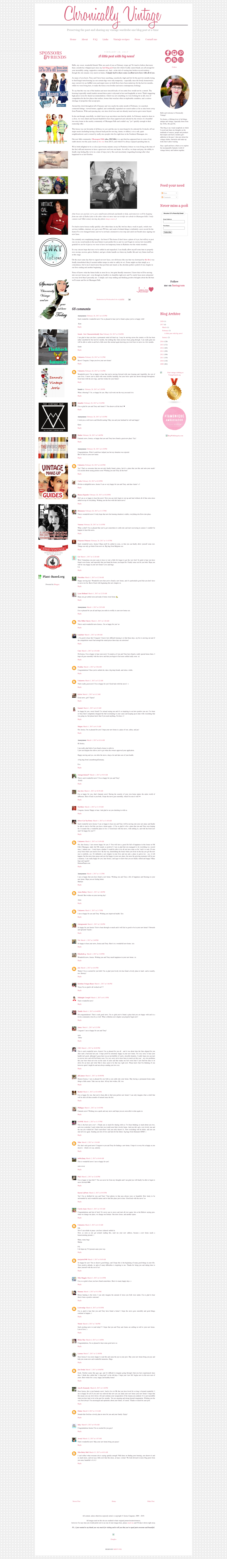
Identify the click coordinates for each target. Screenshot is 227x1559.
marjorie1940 (82, 1259)
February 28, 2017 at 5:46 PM (93, 435)
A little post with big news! (173, 333)
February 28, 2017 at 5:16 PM (95, 371)
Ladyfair (81, 634)
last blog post (108, 67)
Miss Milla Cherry (84, 621)
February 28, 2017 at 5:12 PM (95, 357)
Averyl (80, 1438)
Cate (79, 651)
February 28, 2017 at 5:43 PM (97, 417)
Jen (79, 967)
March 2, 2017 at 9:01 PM (98, 1193)
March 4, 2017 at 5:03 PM (95, 1307)
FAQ (95, 39)
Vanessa (80, 524)
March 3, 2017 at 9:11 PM (92, 1291)
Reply (80, 327)
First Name (166, 225)
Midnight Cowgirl (84, 997)
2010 (162, 361)
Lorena (80, 1353)
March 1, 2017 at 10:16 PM (92, 1092)
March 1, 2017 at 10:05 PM (91, 1048)
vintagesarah (82, 924)
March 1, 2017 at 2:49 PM (89, 940)
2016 (162, 341)
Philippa (81, 1107)
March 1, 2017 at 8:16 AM (96, 740)
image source (110, 219)
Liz (79, 556)
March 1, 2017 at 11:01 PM (94, 1108)
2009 (162, 364)
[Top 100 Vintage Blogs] (174, 403)
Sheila (80, 435)
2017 (162, 324)
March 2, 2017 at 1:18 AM (91, 1142)
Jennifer (81, 403)
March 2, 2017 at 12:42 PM (91, 1176)
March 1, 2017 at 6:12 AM (91, 694)
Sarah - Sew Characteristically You (90, 334)
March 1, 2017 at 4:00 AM (93, 635)
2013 (162, 351)
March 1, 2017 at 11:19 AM (94, 807)
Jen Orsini (81, 1369)
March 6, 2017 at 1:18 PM (95, 1340)
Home (73, 39)
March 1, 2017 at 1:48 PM (96, 892)
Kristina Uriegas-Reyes (86, 983)
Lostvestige (81, 1307)
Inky (79, 1424)
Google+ (113, 1539)
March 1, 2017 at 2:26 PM (96, 924)
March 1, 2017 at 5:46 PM (103, 984)
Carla (80, 481)
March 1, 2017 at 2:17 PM (94, 910)
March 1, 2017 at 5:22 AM (94, 680)
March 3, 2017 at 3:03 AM (96, 1209)
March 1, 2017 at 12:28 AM (90, 557)
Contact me (151, 39)
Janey (80, 1027)
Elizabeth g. (82, 954)
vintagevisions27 (83, 775)
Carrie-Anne (82, 1209)
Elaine (80, 1411)
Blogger (56, 584)
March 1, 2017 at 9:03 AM (99, 775)
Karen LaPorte (83, 1192)
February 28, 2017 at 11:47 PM (101, 540)
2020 (162, 321)
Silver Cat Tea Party (85, 820)
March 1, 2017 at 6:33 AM (92, 726)
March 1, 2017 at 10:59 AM (93, 791)
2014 (162, 348)
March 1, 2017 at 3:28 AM (100, 621)
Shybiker (81, 807)
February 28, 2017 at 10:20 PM (100, 495)
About (84, 39)
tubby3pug (81, 1158)
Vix (79, 940)
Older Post (150, 1501)
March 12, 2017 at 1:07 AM (92, 1438)
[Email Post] (128, 299)
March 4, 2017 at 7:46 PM (91, 1324)
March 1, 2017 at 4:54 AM (90, 651)
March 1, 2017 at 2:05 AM (96, 607)
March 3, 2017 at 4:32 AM (94, 1225)
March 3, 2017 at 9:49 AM (97, 1259)
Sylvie (80, 694)
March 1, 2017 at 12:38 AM (94, 577)
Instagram (178, 285)
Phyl (79, 1176)
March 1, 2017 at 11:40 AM (102, 821)
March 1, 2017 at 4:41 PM (89, 968)
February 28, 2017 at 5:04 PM (113, 334)
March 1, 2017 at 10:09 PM (94, 1076)
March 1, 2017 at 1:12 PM (95, 873)
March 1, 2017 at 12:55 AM (97, 593)
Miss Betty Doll (83, 1452)
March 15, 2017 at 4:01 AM (98, 1452)
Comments (167, 197)
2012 (162, 354)
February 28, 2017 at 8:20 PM (92, 481)
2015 (162, 345)
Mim (79, 1142)
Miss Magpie (82, 1278)
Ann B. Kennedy (84, 1388)
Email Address (167, 219)
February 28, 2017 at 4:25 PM (97, 316)
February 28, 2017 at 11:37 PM (95, 511)
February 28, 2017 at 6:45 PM (95, 465)
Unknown (81, 357)
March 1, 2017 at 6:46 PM (92, 1011)
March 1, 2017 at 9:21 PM (91, 1027)
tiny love (81, 791)
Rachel (80, 1091)
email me (130, 1523)
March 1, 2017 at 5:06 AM (93, 667)
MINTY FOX (118, 1549)
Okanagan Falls (98, 139)
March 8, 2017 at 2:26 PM (99, 1388)
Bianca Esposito (83, 494)
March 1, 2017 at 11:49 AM (94, 841)
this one (101, 141)
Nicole (80, 1323)
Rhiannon (81, 511)
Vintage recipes (121, 39)
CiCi (79, 1048)
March (164, 327)
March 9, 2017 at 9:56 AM (90, 1425)
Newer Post (76, 1501)
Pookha (80, 667)
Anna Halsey (82, 892)
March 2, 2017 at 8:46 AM (95, 1158)
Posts (165, 193)
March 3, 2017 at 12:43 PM (96, 1278)
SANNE (80, 1121)
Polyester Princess (84, 540)
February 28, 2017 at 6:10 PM (97, 449)
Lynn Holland (83, 593)
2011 (162, 357)
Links (105, 39)
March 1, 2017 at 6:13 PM (100, 997)
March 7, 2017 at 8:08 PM (94, 1369)
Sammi (80, 708)
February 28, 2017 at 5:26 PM (94, 403)
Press (137, 39)
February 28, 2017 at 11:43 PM (94, 524)
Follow (174, 67)
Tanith (80, 1011)
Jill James (81, 1075)
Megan (80, 726)
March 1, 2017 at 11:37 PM (93, 1121)
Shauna (80, 1291)
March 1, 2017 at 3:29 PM (95, 954)
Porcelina (81, 577)
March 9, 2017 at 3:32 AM (92, 1411)
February (165, 330)
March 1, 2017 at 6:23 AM (92, 708)
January (165, 337)
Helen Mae (81, 1340)
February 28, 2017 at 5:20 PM (95, 389)
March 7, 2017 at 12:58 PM (92, 1353)
